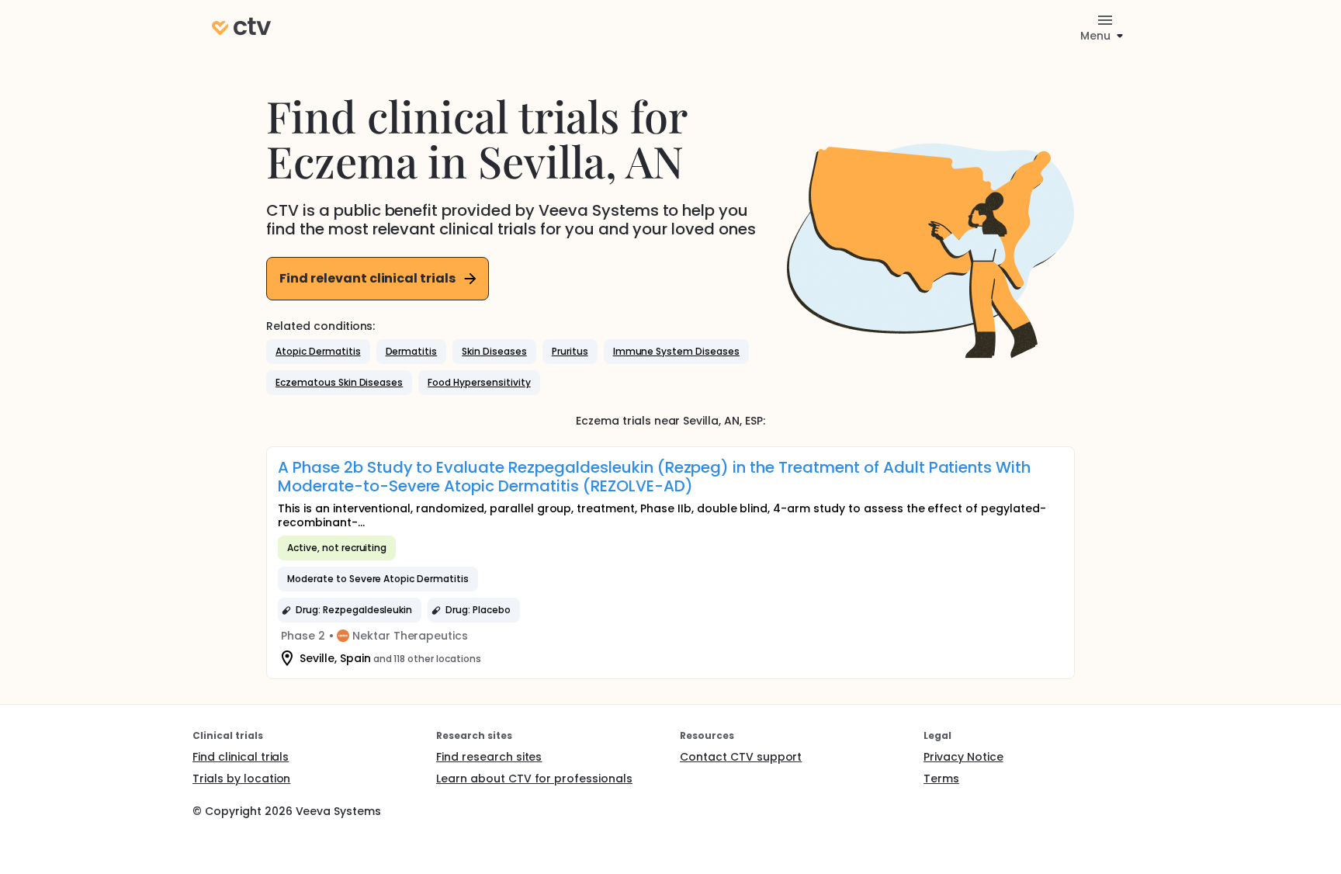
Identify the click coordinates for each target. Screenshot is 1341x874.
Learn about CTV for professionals (534, 779)
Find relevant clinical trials (367, 278)
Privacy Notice (963, 757)
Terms (941, 779)
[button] (318, 351)
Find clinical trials (240, 757)
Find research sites (489, 757)
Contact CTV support (741, 757)
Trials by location (241, 779)
